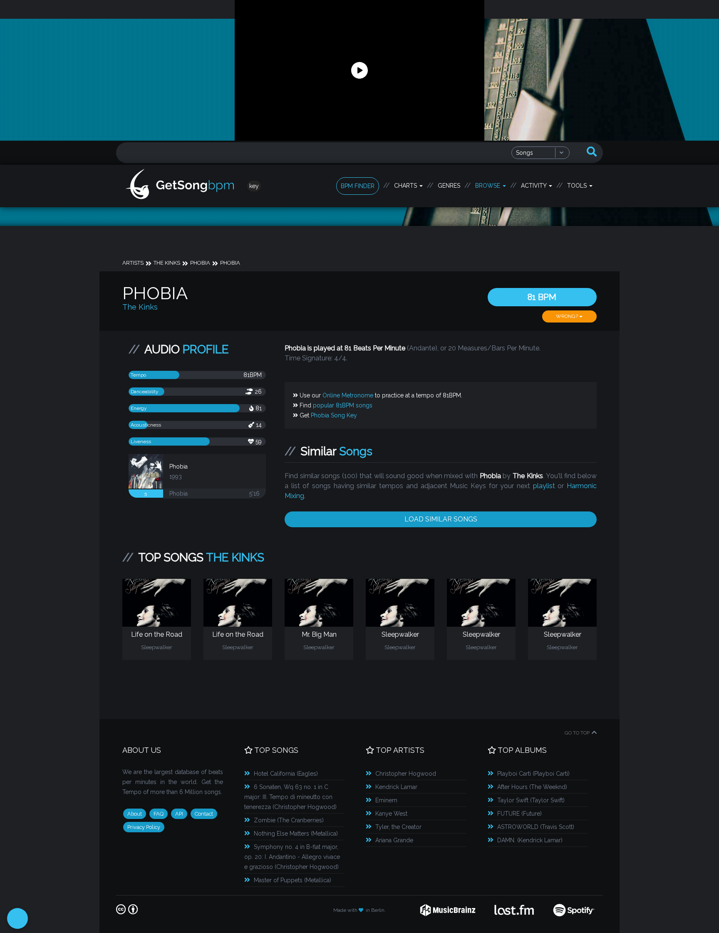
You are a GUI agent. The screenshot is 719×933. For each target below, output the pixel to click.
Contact (204, 814)
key (254, 186)
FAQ (159, 814)
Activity (534, 185)
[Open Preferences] (17, 918)
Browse (488, 185)
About (134, 814)
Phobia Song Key (334, 415)
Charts (406, 185)
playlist (544, 486)
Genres (449, 185)
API (179, 814)
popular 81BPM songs (342, 405)
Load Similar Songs (440, 519)
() (286, 773)
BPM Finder (357, 186)
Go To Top (577, 733)
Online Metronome (347, 395)
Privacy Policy (143, 827)
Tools (577, 185)
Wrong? (567, 316)
